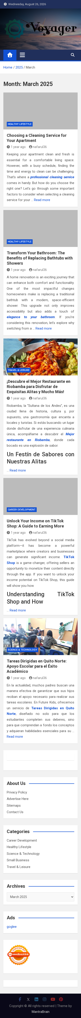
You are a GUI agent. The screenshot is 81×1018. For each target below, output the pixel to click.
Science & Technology (22, 649)
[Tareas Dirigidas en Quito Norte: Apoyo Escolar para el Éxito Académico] (40, 636)
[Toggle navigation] (22, 55)
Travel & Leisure (18, 370)
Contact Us (15, 812)
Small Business (18, 860)
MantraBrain (41, 1012)
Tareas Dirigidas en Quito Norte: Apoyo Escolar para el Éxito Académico (37, 666)
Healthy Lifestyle (20, 124)
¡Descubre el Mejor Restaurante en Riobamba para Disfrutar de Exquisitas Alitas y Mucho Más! (38, 386)
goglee (12, 927)
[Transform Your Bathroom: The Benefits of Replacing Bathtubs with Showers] (40, 228)
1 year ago (18, 147)
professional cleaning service (52, 177)
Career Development (22, 509)
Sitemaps (14, 806)
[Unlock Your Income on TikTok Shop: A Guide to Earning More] (40, 496)
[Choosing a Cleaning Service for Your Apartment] (40, 110)
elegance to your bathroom (31, 317)
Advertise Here (18, 799)
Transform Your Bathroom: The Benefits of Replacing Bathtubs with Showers (40, 258)
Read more (42, 200)
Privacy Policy (17, 792)
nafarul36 (40, 147)
